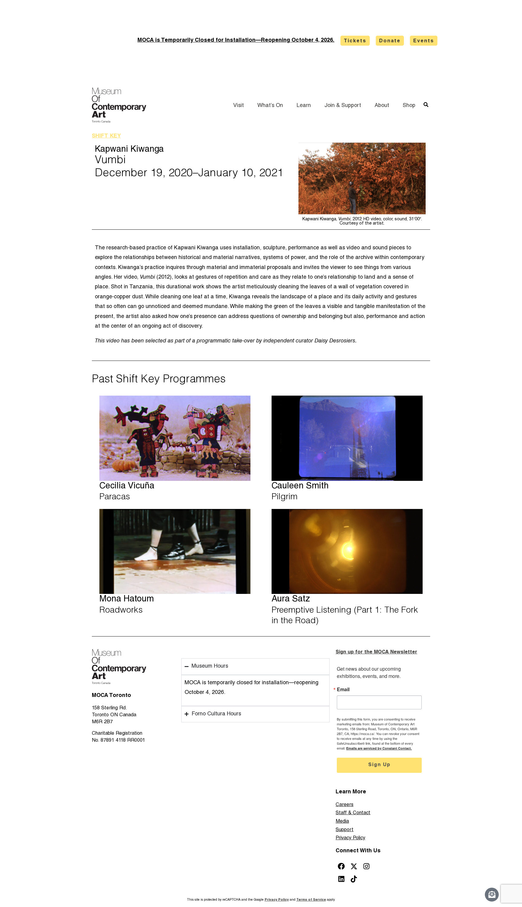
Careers (344, 805)
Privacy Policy (350, 838)
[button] (425, 104)
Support (344, 830)
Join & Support (342, 106)
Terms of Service (311, 900)
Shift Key (106, 136)
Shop (409, 106)
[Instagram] (366, 866)
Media (342, 821)
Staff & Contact (353, 813)
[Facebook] (341, 866)
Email (343, 689)
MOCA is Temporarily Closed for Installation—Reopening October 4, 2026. (235, 40)
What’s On (270, 106)
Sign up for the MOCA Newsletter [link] (376, 652)
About (382, 106)
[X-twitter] (353, 866)
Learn (304, 106)
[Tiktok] (353, 879)
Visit (238, 106)
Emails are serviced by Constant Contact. (379, 748)
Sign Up (379, 765)
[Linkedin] (341, 879)
